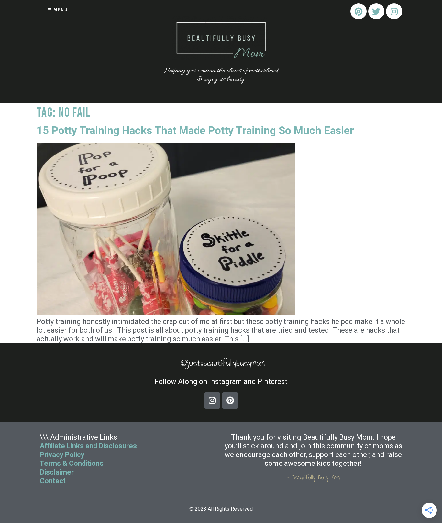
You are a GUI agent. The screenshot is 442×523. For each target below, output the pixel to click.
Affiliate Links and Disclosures (88, 446)
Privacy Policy (62, 455)
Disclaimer (57, 472)
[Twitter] (376, 11)
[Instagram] (394, 11)
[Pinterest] (358, 11)
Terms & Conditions (72, 463)
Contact (53, 481)
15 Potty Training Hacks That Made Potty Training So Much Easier (195, 130)
